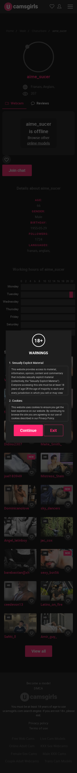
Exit (53, 430)
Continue (28, 430)
